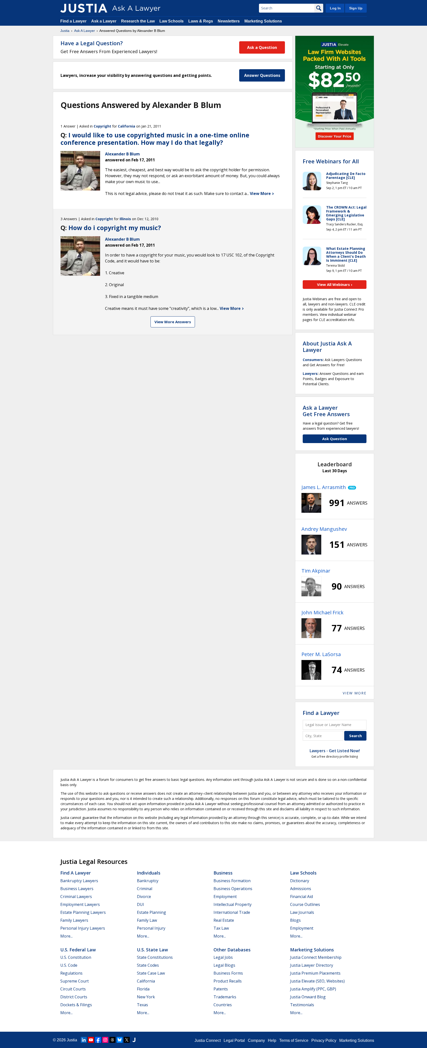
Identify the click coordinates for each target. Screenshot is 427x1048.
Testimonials (302, 1004)
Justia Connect (207, 1040)
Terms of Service (293, 1040)
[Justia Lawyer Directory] (134, 1040)
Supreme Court (74, 981)
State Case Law (151, 973)
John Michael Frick (322, 612)
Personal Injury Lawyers (82, 928)
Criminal (144, 888)
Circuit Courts (73, 989)
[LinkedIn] (84, 1040)
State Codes (148, 965)
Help (272, 1040)
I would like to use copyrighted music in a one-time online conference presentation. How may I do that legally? (155, 139)
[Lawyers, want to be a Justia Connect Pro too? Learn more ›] (351, 487)
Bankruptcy (147, 880)
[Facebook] (98, 1040)
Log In (335, 8)
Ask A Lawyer (84, 31)
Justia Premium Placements (315, 973)
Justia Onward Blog (308, 997)
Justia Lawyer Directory (311, 965)
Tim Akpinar (315, 570)
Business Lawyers (76, 888)
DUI (140, 904)
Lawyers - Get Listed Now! (335, 750)
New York (146, 997)
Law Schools (171, 21)
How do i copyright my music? (114, 227)
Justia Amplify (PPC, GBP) (313, 989)
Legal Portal (234, 1040)
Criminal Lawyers (76, 896)
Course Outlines (305, 904)
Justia (64, 31)
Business (223, 873)
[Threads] (112, 1040)
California (126, 126)
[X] (127, 1040)
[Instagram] (105, 1040)
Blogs (295, 920)
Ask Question (334, 438)
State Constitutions (155, 957)
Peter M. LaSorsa (321, 654)
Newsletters (229, 21)
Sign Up (356, 8)
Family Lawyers (74, 920)
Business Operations (233, 888)
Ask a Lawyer (104, 21)
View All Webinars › (334, 284)
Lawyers (310, 373)
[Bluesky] (120, 1040)
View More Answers (172, 321)
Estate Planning (151, 912)
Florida (143, 989)
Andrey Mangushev (324, 529)
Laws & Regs (200, 21)
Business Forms (228, 973)
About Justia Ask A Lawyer (327, 346)
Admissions (300, 888)
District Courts (73, 997)
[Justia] (83, 8)
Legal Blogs (224, 965)
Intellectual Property (233, 904)
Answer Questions (262, 75)
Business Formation (232, 880)
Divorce (144, 896)
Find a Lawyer (73, 21)
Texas (142, 1004)
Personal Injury (151, 928)
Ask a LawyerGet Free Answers (326, 411)
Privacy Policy (323, 1040)
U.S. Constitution (75, 957)
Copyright (102, 126)
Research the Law (138, 21)
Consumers (313, 359)
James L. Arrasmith (323, 487)
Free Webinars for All (331, 161)
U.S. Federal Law (78, 950)
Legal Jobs (223, 957)
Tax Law (221, 928)
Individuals (148, 873)
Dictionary (299, 880)
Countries (223, 1004)
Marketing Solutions (263, 21)
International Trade (232, 912)
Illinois (125, 218)
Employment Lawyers (80, 904)
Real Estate (224, 920)
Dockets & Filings (76, 1004)
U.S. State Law (152, 950)
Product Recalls (228, 981)
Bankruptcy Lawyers (79, 880)
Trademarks (225, 997)
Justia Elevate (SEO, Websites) (317, 981)
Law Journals (302, 912)
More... (66, 936)
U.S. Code (68, 965)
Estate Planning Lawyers (83, 912)
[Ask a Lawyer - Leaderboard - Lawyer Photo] (311, 503)
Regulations (71, 973)
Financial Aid (301, 896)
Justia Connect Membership (316, 957)
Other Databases (232, 950)
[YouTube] (91, 1040)
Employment (225, 896)
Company (256, 1040)
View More (261, 193)
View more (354, 693)
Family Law (147, 920)
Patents (221, 989)
